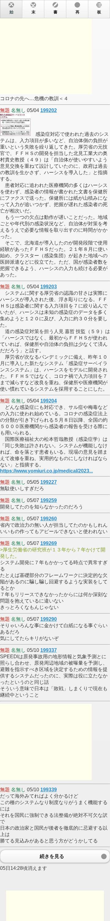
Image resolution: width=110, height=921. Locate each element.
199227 (48, 482)
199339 (48, 789)
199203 (48, 286)
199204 (48, 400)
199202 (48, 110)
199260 (48, 518)
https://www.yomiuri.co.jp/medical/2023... (46, 470)
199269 (48, 543)
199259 (48, 500)
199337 (48, 650)
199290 (48, 619)
